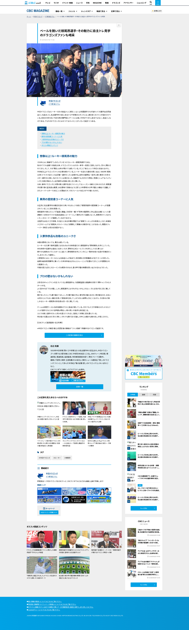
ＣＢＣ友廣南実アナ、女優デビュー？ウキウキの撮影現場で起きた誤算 (148, 478)
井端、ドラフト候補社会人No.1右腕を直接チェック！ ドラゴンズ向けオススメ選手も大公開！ (99, 419)
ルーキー (58, 458)
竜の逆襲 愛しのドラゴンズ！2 (87, 363)
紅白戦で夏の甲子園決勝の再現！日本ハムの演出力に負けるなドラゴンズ (73, 577)
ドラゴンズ (116, 2)
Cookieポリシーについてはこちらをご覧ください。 (44, 610)
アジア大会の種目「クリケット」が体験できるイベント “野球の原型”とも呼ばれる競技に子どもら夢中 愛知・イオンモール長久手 (149, 565)
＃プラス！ (74, 369)
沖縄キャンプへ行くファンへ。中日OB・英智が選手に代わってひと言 (48, 418)
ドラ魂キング (64, 369)
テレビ (47, 2)
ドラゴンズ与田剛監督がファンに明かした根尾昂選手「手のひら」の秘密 (42, 551)
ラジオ (56, 2)
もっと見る (143, 508)
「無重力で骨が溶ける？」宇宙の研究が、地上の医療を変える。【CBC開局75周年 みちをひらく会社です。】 (149, 405)
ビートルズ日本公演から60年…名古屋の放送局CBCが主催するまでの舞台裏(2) (148, 457)
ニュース (79, 2)
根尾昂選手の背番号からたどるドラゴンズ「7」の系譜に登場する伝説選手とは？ (74, 551)
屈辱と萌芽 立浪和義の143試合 (68, 360)
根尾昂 (68, 458)
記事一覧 (79, 387)
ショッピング (141, 2)
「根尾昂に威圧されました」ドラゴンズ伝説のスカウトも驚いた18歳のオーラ (42, 577)
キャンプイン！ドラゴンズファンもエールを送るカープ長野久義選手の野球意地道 (74, 443)
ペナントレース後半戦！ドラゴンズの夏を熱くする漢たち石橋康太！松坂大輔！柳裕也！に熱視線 (48, 443)
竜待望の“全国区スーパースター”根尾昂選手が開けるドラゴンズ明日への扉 (106, 551)
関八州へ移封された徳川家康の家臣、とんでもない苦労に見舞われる (148, 446)
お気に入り (157, 11)
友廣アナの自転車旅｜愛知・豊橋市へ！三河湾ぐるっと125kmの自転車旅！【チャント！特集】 (149, 425)
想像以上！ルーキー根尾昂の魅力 (53, 134)
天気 (88, 2)
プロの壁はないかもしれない (51, 142)
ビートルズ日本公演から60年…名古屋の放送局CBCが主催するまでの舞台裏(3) (148, 499)
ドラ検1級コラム (49, 16)
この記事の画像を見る (74, 335)
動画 (107, 2)
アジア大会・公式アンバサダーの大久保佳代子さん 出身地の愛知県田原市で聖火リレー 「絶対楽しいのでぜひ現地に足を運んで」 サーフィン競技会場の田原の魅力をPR (149, 556)
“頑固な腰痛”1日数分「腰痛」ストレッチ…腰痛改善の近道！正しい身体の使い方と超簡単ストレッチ (149, 414)
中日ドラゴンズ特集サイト (49, 512)
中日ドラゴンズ (37, 16)
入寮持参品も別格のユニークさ (52, 139)
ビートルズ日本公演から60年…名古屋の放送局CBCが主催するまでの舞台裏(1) (148, 436)
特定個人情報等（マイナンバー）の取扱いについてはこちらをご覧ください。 (52, 604)
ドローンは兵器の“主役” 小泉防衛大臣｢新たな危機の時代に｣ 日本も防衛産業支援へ (148, 574)
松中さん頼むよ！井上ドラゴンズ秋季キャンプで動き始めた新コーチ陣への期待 (99, 443)
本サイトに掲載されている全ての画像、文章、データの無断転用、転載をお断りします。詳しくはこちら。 (60, 607)
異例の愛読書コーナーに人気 (51, 136)
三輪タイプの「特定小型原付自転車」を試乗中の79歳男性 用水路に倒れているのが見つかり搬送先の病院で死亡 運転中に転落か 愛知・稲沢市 (149, 534)
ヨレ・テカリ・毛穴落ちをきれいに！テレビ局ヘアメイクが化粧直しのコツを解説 (149, 490)
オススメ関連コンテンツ (49, 145)
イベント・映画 (67, 2)
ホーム (29, 16)
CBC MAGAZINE (38, 10)
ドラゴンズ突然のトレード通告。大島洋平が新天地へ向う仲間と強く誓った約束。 (74, 419)
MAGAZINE (97, 2)
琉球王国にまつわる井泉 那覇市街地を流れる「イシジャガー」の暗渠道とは (149, 468)
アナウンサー (128, 2)
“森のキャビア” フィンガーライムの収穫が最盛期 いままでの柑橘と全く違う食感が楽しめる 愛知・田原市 (148, 543)
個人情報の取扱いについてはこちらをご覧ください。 (45, 601)
